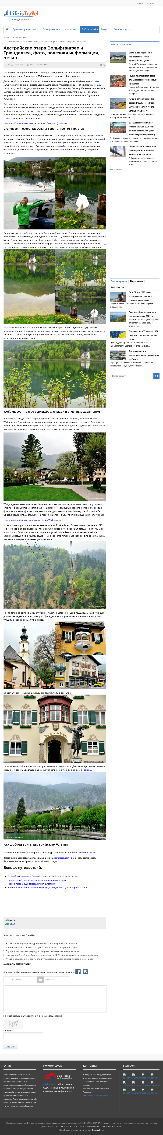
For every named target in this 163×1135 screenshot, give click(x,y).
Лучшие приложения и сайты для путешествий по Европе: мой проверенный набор (49, 959)
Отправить (11, 1047)
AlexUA (32, 65)
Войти (140, 4)
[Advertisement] (98, 16)
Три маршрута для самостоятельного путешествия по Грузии (144, 355)
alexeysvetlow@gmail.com (97, 1095)
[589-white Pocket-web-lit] (136, 1092)
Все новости (116, 169)
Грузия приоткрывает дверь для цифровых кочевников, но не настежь (42, 951)
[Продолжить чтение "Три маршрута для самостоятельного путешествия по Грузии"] (118, 355)
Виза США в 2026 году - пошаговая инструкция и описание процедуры (140, 296)
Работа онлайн (20, 38)
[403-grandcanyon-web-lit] (127, 1076)
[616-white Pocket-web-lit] (155, 1092)
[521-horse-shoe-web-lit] (136, 1076)
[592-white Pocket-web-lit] (155, 1076)
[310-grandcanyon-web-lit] (146, 1084)
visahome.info (50, 1084)
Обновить (9, 1030)
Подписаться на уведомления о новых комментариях (35, 1016)
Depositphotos (98, 1130)
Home (6, 38)
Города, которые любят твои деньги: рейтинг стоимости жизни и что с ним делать (142, 151)
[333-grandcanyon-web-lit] (155, 1084)
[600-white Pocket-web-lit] (136, 1084)
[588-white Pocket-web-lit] (146, 1076)
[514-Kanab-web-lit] (127, 1092)
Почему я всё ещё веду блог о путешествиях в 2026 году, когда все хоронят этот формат (52, 955)
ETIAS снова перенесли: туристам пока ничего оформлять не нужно (42, 943)
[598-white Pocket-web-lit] (127, 1084)
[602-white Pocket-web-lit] (146, 1092)
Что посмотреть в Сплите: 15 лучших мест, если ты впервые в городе (42, 947)
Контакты (151, 4)
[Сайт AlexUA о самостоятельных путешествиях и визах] (21, 13)
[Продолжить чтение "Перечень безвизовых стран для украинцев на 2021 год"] (118, 317)
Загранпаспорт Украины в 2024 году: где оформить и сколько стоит (143, 335)
